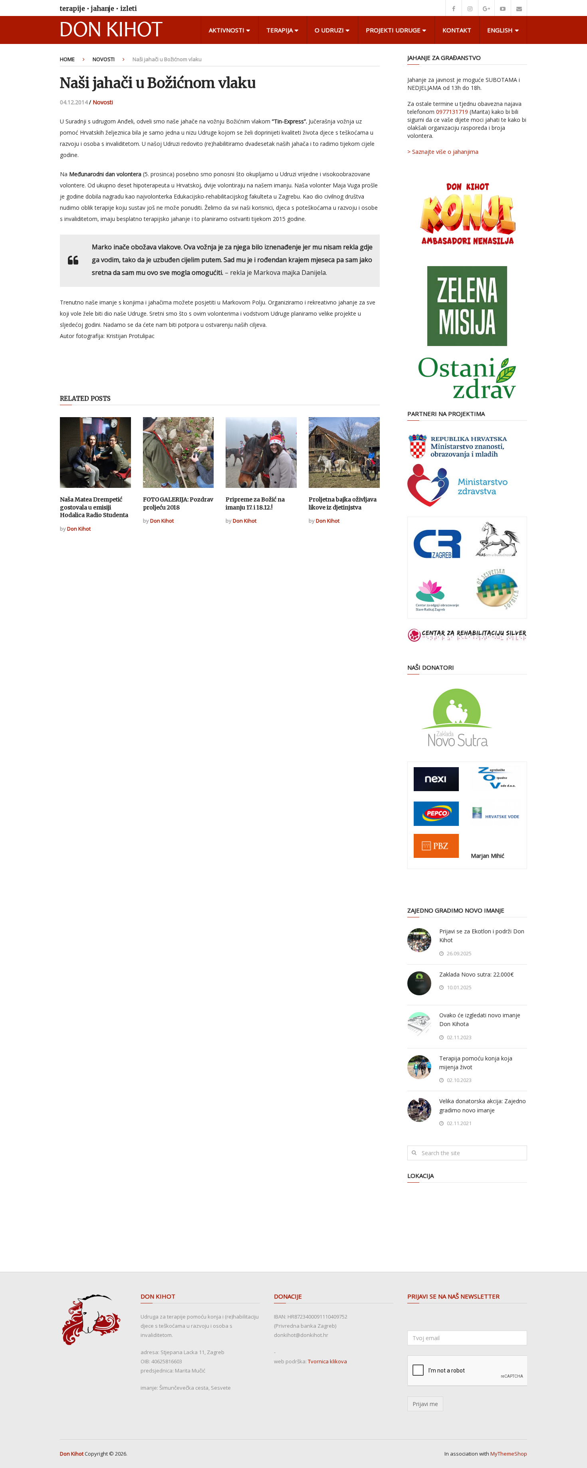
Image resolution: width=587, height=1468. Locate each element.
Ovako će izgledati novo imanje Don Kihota (479, 1019)
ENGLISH (500, 30)
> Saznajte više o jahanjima (442, 151)
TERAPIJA (279, 30)
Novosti (104, 59)
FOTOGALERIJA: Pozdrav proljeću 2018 (178, 503)
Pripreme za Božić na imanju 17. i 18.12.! (255, 503)
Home (67, 59)
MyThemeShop (508, 1453)
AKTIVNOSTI (226, 30)
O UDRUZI (329, 30)
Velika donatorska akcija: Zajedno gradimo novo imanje (482, 1105)
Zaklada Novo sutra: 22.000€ (476, 974)
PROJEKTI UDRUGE (393, 30)
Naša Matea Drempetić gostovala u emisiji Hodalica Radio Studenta (94, 507)
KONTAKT (456, 30)
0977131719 (452, 111)
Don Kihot (79, 528)
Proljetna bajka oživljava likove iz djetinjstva (343, 503)
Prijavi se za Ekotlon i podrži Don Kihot (481, 935)
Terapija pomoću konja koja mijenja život (475, 1062)
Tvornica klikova (327, 1361)
